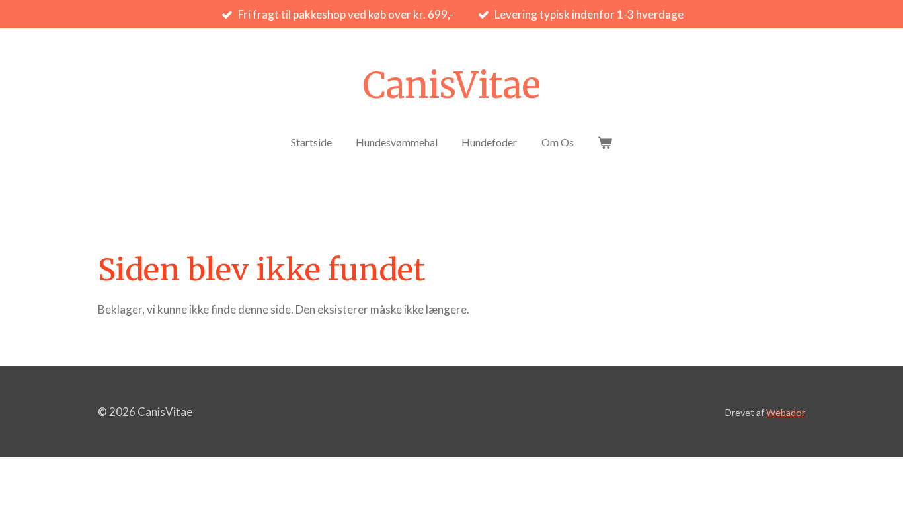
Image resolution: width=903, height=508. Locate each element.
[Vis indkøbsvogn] (605, 142)
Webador (785, 412)
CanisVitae (451, 85)
